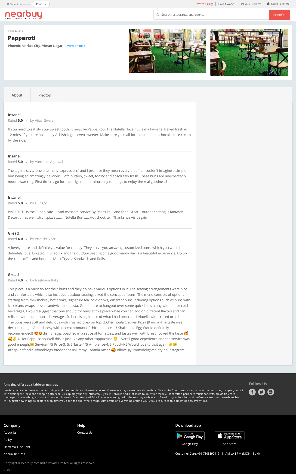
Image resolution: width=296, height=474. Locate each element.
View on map (76, 46)
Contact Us (84, 432)
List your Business (250, 4)
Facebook (252, 392)
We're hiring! (205, 4)
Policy (8, 440)
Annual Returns (14, 454)
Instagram (270, 392)
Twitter (261, 392)
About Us (10, 432)
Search (279, 14)
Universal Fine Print (17, 447)
